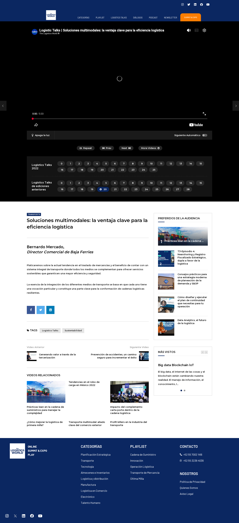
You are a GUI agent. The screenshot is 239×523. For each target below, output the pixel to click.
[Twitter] (189, 4)
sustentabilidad (73, 330)
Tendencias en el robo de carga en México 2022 (84, 384)
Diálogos (137, 17)
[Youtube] (208, 4)
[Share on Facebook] (31, 310)
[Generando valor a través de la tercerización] (32, 356)
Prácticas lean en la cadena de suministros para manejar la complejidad (45, 410)
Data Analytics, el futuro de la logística (192, 322)
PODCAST (153, 17)
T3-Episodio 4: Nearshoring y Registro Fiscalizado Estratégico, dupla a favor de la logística (192, 257)
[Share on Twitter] (41, 310)
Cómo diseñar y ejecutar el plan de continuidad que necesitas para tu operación (192, 302)
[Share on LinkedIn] (50, 310)
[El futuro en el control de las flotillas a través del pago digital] (3, 106)
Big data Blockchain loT (176, 365)
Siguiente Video (139, 347)
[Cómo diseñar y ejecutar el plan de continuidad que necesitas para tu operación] (166, 304)
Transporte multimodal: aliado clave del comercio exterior (87, 424)
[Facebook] (201, 4)
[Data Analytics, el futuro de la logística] (166, 327)
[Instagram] (182, 4)
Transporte (34, 214)
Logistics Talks (119, 17)
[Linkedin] (195, 4)
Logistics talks (50, 330)
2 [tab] (184, 390)
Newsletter (170, 17)
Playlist (100, 17)
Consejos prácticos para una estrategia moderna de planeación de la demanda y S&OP (192, 279)
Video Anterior (35, 347)
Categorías (83, 17)
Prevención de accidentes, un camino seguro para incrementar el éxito (114, 356)
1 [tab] (181, 390)
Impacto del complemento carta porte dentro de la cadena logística (126, 410)
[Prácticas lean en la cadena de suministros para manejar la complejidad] (183, 236)
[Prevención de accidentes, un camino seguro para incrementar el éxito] (144, 356)
